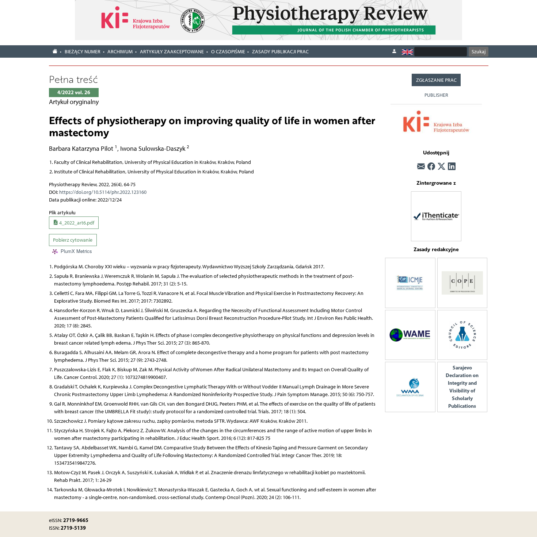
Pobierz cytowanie (72, 240)
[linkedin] (452, 167)
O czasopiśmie (228, 52)
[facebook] (431, 167)
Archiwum (120, 52)
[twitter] (441, 167)
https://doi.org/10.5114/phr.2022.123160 (102, 192)
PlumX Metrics (76, 251)
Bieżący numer (82, 52)
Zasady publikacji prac (280, 52)
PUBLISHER (436, 95)
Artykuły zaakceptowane (172, 52)
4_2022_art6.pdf (76, 223)
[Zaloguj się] (394, 51)
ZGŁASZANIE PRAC (436, 80)
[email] (421, 167)
